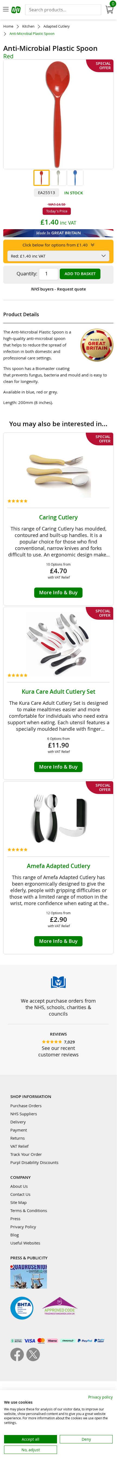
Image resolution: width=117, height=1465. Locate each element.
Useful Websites (25, 1243)
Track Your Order (26, 1154)
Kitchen (28, 26)
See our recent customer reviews (58, 1051)
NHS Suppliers (23, 1113)
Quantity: (27, 273)
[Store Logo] (16, 10)
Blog (14, 1234)
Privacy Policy (23, 1226)
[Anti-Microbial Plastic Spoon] (41, 178)
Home (8, 26)
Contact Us (20, 1194)
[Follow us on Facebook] (18, 1359)
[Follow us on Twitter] (33, 1359)
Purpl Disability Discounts (34, 1162)
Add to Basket (80, 273)
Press (15, 1218)
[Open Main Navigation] (5, 10)
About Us (19, 1186)
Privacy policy (100, 1397)
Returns (17, 1138)
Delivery (18, 1121)
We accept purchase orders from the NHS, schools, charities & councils (58, 1007)
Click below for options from (55, 245)
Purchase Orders (26, 1105)
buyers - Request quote (58, 289)
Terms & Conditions (28, 1210)
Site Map (18, 1202)
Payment (18, 1130)
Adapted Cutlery (56, 26)
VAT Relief (19, 1146)
